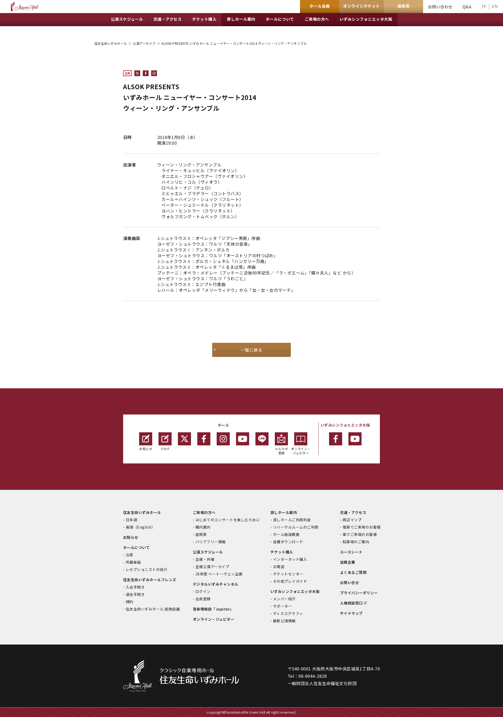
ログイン (203, 591)
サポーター (282, 606)
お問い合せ (349, 582)
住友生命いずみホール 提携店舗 (153, 609)
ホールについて (136, 547)
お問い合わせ (440, 6)
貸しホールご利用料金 (292, 519)
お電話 (278, 566)
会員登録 (203, 598)
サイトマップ (351, 613)
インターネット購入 (290, 559)
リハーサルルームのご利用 (296, 527)
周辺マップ (352, 519)
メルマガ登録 (281, 450)
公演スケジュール (208, 551)
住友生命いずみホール (110, 43)
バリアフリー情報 (210, 541)
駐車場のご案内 (356, 541)
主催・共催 (204, 559)
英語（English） (140, 527)
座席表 (201, 534)
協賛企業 (347, 562)
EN (495, 6)
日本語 (131, 519)
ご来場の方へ (204, 512)
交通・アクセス (353, 512)
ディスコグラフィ (288, 613)
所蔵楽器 (133, 562)
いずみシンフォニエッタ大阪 (295, 591)
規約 (129, 601)
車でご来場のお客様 (360, 534)
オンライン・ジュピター (301, 450)
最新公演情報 (284, 620)
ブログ (165, 448)
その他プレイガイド (290, 581)
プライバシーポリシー (359, 592)
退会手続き (135, 594)
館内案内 (203, 527)
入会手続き (135, 587)
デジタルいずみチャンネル (215, 584)
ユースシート (351, 551)
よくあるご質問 (353, 572)
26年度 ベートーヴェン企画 (219, 573)
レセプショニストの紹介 (146, 569)
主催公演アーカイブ (212, 566)
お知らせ (145, 448)
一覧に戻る (251, 350)
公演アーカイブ (144, 43)
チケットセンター (288, 573)
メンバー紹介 (284, 598)
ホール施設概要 (286, 534)
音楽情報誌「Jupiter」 (213, 609)
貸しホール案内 (283, 512)
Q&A (466, 6)
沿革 (129, 554)
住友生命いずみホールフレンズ (149, 579)
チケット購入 (281, 551)
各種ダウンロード (288, 541)
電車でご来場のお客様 (362, 527)
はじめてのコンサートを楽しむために (227, 519)
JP (484, 6)
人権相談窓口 (351, 603)
